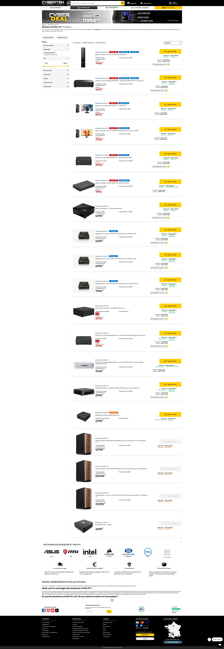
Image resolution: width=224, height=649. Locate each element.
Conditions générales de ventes (80, 630)
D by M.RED (167, 556)
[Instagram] (48, 610)
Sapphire (128, 556)
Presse (104, 624)
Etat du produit (47, 70)
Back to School (88, 42)
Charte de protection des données (81, 632)
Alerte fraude (75, 634)
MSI (71, 556)
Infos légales (75, 638)
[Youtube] (52, 610)
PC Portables (45, 630)
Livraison (74, 624)
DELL (148, 556)
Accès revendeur (107, 634)
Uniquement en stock (50, 54)
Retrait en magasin (48, 45)
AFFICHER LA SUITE (112, 600)
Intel (90, 556)
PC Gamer (44, 628)
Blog (104, 628)
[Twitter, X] (57, 610)
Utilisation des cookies (78, 636)
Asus (51, 556)
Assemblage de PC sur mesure (80, 628)
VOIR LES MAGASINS (172, 642)
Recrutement (106, 626)
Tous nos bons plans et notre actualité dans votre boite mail (97, 608)
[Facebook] (44, 610)
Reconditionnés (46, 636)
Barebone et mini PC (48, 37)
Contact (145, 635)
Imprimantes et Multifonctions (49, 632)
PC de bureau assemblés (141, 7)
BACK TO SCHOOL (169, 7)
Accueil (44, 24)
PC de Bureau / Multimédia (49, 626)
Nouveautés (101, 42)
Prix (44, 58)
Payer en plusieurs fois (78, 622)
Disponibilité (46, 49)
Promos (77, 42)
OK (109, 611)
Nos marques (106, 632)
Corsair (109, 556)
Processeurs (45, 634)
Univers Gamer (85, 7)
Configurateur (113, 7)
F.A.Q (104, 630)
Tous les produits (49, 52)
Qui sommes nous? (108, 622)
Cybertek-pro (106, 636)
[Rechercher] (122, 3)
